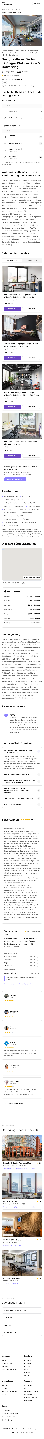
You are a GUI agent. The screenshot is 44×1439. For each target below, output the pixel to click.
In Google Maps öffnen (33, 578)
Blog (25, 1388)
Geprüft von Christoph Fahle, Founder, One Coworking (18, 86)
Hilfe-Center (28, 1385)
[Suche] (22, 3)
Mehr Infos (31, 309)
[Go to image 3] (16, 44)
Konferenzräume (7, 1363)
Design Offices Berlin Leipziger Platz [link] (12, 13)
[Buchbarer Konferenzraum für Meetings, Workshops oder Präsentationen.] (21, 118)
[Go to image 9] (27, 44)
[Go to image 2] (15, 44)
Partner (4, 1388)
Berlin (18, 10)
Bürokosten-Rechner (31, 1391)
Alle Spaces (28, 1363)
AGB (12, 1433)
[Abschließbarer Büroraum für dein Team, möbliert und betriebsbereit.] (17, 156)
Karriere (4, 1394)
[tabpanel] (22, 362)
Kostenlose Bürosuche (15, 479)
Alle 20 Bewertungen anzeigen (14, 1103)
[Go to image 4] (18, 44)
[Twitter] (8, 1420)
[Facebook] (2, 1420)
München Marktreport (31, 1397)
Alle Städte (27, 1360)
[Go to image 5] (20, 44)
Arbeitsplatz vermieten (9, 1391)
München (27, 1372)
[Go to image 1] (13, 44)
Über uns (5, 1385)
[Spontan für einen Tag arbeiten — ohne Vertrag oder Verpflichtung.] (18, 111)
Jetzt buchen (12, 309)
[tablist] (22, 260)
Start (3, 10)
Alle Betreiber (28, 1366)
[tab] (12, 260)
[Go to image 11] (30, 44)
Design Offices (17, 79)
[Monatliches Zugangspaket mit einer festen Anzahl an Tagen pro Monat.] (22, 143)
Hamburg (27, 1375)
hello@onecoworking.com (10, 1413)
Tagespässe (6, 1366)
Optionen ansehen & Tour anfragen (16, 984)
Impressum (29, 1433)
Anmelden (37, 3)
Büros (4, 1360)
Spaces (10, 10)
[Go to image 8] (25, 44)
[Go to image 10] (28, 44)
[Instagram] (5, 1420)
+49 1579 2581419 (8, 1410)
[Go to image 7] (23, 44)
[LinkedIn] (11, 1420)
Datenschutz (19, 1433)
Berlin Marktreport (30, 1394)
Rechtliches (28, 1400)
